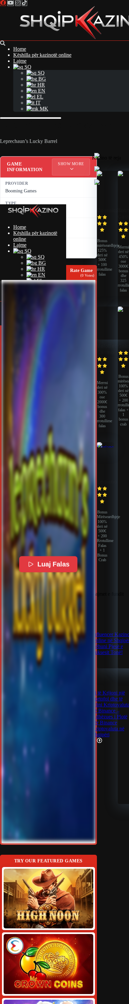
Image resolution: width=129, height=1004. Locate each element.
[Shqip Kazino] (33, 216)
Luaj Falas (53, 564)
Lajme (19, 61)
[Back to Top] (99, 740)
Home (19, 49)
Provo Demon (48, 898)
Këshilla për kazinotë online (42, 55)
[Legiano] (105, 447)
